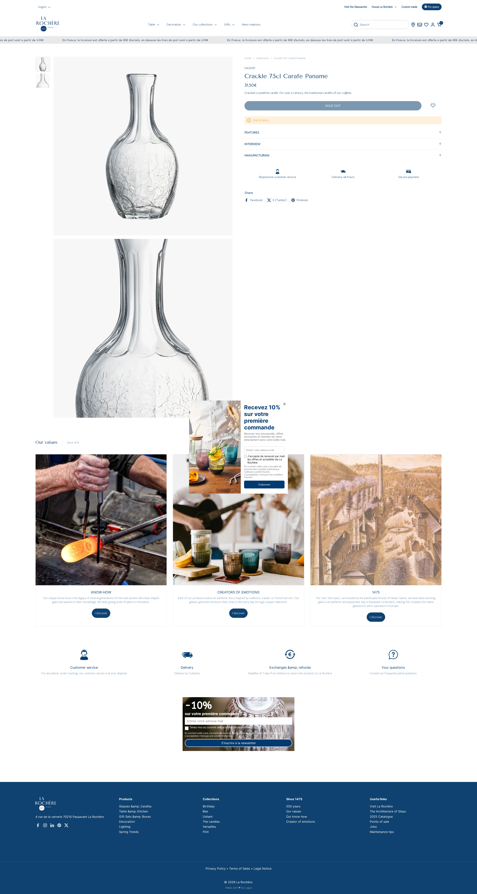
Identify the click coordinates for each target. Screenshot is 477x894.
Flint (206, 832)
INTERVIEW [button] (252, 144)
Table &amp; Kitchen (133, 811)
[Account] (432, 24)
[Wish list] (426, 24)
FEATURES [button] (251, 132)
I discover (101, 613)
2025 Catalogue (381, 816)
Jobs (373, 826)
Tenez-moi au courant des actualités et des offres (219, 727)
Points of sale (379, 821)
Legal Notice (262, 868)
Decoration (127, 821)
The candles (211, 821)
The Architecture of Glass (388, 811)
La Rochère (244, 882)
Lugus (248, 887)
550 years (293, 806)
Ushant (208, 816)
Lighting (124, 826)
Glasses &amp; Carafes (135, 806)
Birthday (209, 806)
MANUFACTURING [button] (256, 155)
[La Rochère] (48, 24)
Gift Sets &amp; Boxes (135, 816)
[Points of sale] (413, 24)
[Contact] (419, 24)
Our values (293, 811)
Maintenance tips (382, 832)
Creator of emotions (300, 821)
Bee (205, 811)
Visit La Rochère (381, 806)
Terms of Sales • (241, 868)
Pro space (433, 7)
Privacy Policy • (217, 868)
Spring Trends (129, 832)
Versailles (209, 826)
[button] (439, 24)
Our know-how (296, 816)
